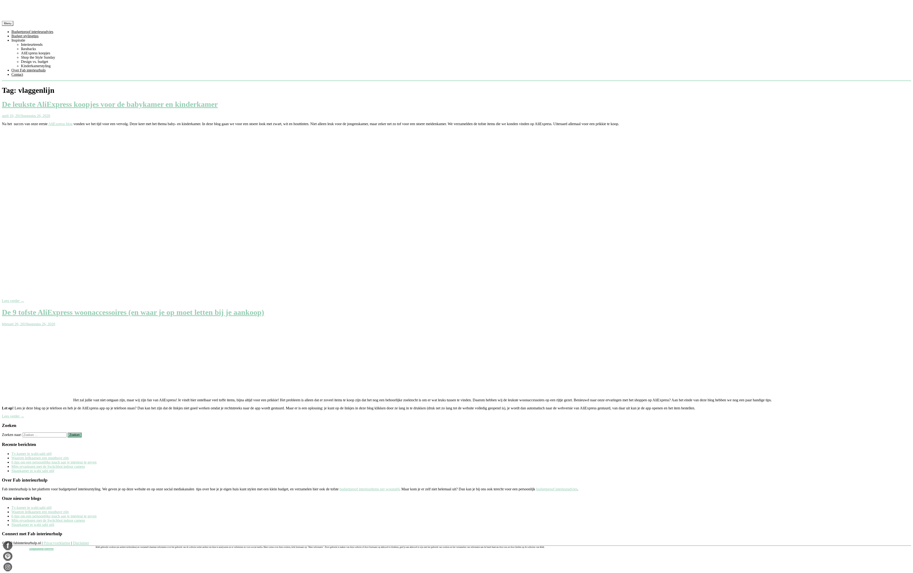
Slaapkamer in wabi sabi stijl (32, 471)
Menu (7, 23)
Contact (17, 74)
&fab (456, 11)
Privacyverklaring (57, 543)
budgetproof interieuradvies (556, 489)
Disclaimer (81, 543)
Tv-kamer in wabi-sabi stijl (31, 454)
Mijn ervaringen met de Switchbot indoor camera (48, 466)
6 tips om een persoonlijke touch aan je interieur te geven (54, 462)
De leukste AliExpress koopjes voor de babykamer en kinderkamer (110, 104)
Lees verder (13, 301)
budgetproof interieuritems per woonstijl (369, 489)
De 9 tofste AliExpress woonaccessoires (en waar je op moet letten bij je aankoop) (133, 312)
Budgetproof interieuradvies (32, 32)
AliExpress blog (60, 124)
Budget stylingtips (25, 36)
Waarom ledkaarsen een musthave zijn (40, 458)
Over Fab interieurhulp (28, 70)
